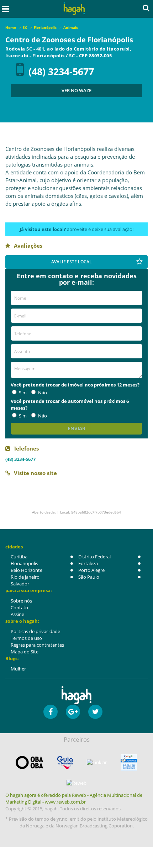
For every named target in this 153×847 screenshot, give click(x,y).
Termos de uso (26, 638)
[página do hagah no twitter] (95, 712)
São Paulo (88, 577)
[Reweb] (76, 782)
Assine (17, 614)
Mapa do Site (24, 651)
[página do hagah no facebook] (50, 712)
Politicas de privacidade (35, 631)
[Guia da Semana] (65, 762)
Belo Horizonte (26, 570)
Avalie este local (71, 262)
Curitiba (19, 556)
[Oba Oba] (29, 762)
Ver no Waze (76, 90)
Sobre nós (21, 601)
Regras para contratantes (37, 645)
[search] (146, 8)
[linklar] (97, 762)
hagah (74, 8)
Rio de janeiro (25, 577)
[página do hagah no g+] (73, 712)
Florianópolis (24, 563)
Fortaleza (88, 563)
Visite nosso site (35, 473)
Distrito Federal (94, 556)
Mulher (18, 669)
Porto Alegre (91, 570)
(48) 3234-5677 (61, 71)
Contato (19, 607)
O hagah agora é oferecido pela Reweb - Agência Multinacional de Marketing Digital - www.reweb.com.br (73, 798)
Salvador (20, 583)
